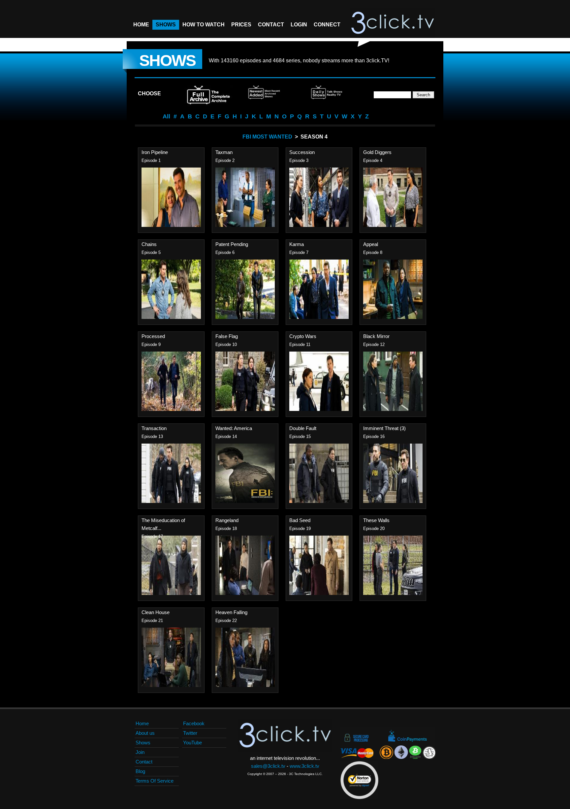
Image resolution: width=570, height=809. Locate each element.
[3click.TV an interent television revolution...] (392, 23)
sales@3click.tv (268, 766)
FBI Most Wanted (267, 137)
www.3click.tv (304, 766)
